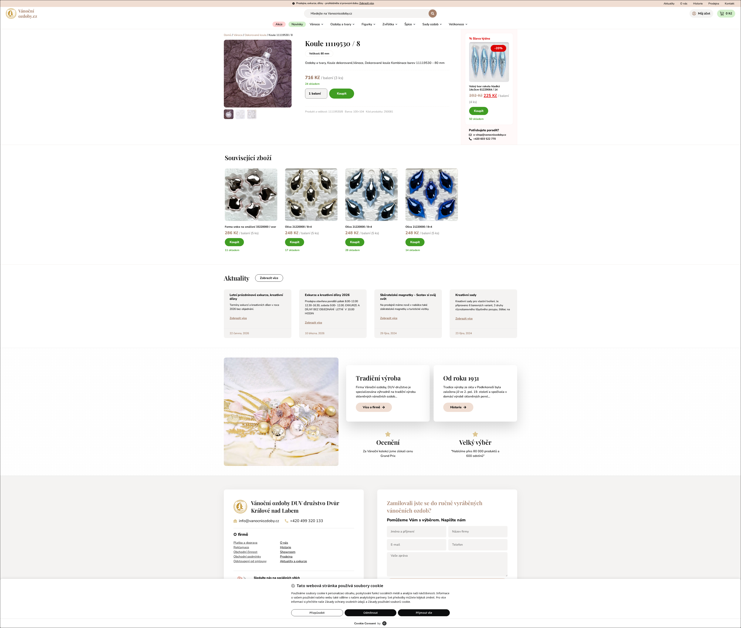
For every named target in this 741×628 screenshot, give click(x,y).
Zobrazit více (238, 318)
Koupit (341, 93)
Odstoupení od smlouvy (249, 561)
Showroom (287, 552)
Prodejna (286, 556)
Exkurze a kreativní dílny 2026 (327, 295)
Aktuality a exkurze (293, 561)
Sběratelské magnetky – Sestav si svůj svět (408, 297)
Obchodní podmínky (247, 556)
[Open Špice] (414, 24)
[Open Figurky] (374, 24)
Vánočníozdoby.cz (27, 13)
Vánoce (237, 35)
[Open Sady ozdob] (440, 24)
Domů (227, 35)
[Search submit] (433, 13)
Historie (285, 547)
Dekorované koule (255, 35)
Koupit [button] (478, 111)
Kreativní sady (465, 295)
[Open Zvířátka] (396, 24)
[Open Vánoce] (322, 24)
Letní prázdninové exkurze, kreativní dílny (256, 297)
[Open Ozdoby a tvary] (353, 24)
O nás (284, 543)
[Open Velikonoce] (466, 24)
